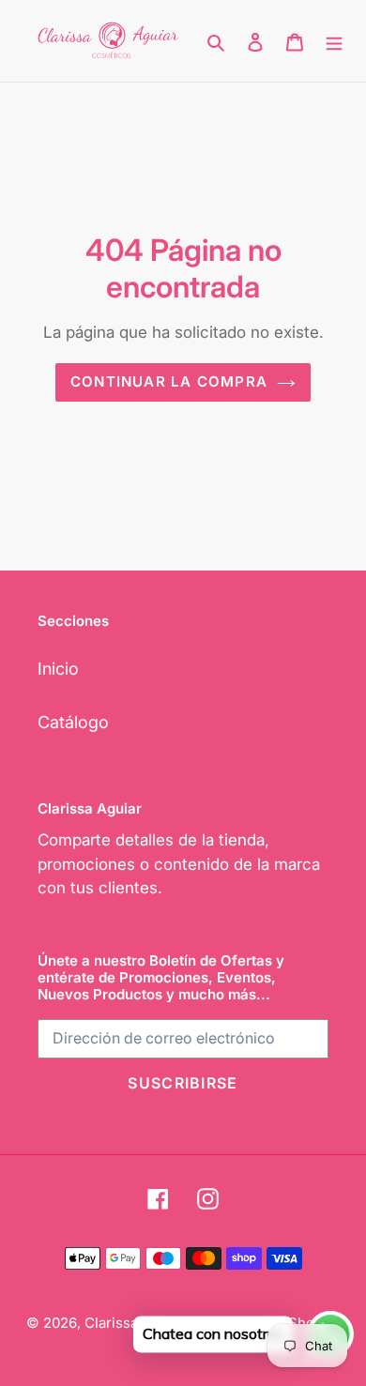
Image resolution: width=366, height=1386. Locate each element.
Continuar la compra (168, 381)
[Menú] (334, 41)
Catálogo (73, 722)
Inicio (58, 668)
